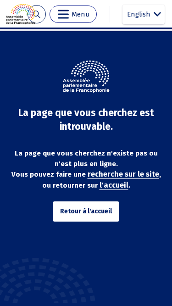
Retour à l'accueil (86, 211)
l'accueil (114, 185)
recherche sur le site (123, 174)
